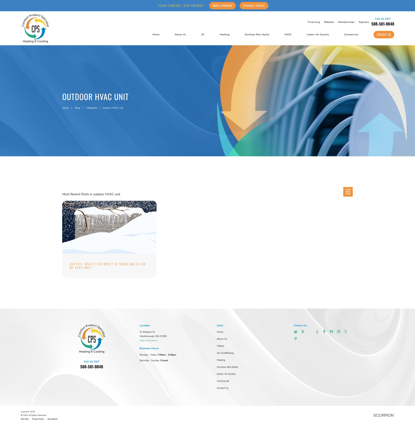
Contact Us (384, 34)
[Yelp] (303, 331)
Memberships (346, 22)
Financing (314, 22)
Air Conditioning (225, 353)
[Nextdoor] (331, 331)
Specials (364, 22)
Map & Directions (149, 340)
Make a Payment (222, 6)
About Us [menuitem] (180, 34)
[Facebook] (324, 331)
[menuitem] (25, 419)
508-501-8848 (382, 24)
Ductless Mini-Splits (227, 367)
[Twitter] (345, 331)
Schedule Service (254, 6)
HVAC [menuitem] (288, 34)
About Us (222, 339)
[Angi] (310, 331)
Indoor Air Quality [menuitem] (318, 34)
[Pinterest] (295, 338)
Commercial (223, 381)
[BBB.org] (317, 331)
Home (220, 332)
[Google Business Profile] (295, 331)
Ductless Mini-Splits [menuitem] (257, 34)
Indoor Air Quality (226, 374)
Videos (220, 346)
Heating (221, 360)
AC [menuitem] (203, 34)
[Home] (35, 28)
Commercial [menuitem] (351, 34)
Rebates (329, 22)
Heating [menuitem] (225, 34)
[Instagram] (338, 331)
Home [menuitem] (156, 34)
